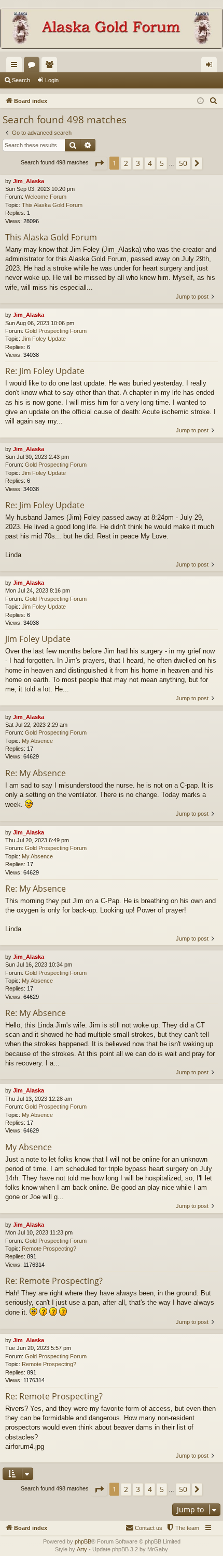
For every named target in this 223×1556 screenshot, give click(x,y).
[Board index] (111, 29)
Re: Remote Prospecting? (54, 1281)
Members (51, 66)
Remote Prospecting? (49, 1248)
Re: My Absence (35, 773)
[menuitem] (213, 101)
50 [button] (183, 163)
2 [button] (126, 163)
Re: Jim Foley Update (45, 371)
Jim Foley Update (44, 339)
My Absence (37, 741)
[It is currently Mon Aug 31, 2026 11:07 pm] (200, 101)
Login (52, 80)
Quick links (16, 66)
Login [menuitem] (211, 66)
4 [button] (150, 163)
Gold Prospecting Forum (56, 331)
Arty (82, 1549)
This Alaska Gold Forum (52, 205)
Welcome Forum (45, 197)
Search (21, 80)
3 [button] (138, 163)
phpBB (83, 1541)
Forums (33, 66)
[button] (99, 163)
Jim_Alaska (28, 181)
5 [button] (162, 163)
